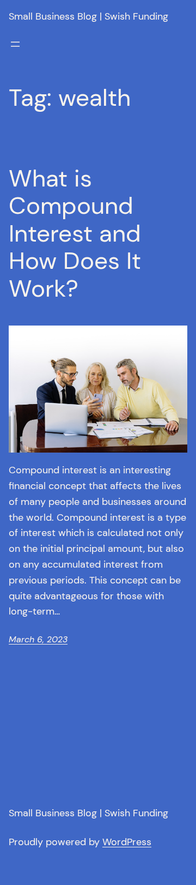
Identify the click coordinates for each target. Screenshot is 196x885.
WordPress (126, 841)
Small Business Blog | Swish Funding (88, 16)
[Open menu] (15, 44)
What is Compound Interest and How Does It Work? (75, 234)
